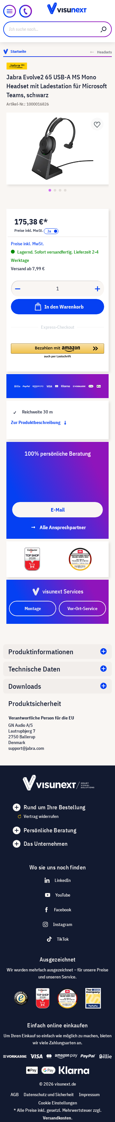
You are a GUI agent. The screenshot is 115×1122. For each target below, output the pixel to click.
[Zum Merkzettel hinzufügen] (97, 124)
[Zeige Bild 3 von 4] (60, 190)
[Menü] (9, 11)
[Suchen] (104, 29)
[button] (57, 351)
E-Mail (58, 509)
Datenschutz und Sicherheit (49, 1094)
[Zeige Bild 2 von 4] (55, 190)
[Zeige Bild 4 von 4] (65, 190)
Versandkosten (57, 1118)
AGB (15, 1094)
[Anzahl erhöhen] (97, 288)
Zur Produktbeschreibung (36, 422)
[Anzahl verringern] (17, 288)
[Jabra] (57, 66)
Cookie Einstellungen (57, 1103)
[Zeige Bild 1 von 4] (50, 190)
